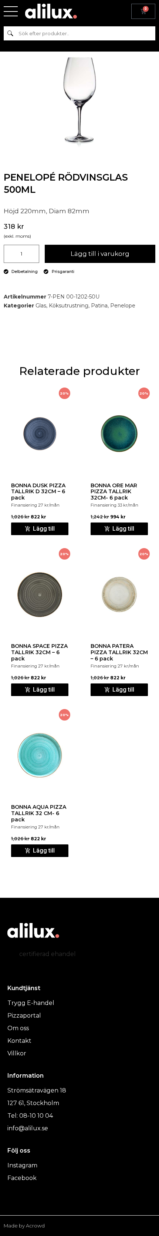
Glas (40, 305)
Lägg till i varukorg (100, 253)
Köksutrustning (68, 305)
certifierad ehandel (47, 954)
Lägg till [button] (44, 528)
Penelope (122, 305)
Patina (99, 305)
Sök (10, 33)
